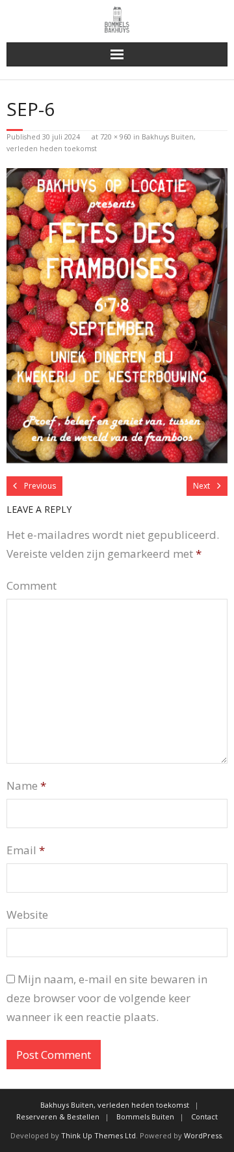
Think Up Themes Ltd (98, 1135)
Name (26, 785)
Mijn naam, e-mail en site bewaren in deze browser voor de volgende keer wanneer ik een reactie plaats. (106, 998)
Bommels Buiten (145, 1116)
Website (27, 914)
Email (25, 849)
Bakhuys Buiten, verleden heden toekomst (114, 1105)
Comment (31, 585)
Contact (204, 1116)
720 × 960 (115, 136)
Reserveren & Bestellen (57, 1116)
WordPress (203, 1135)
